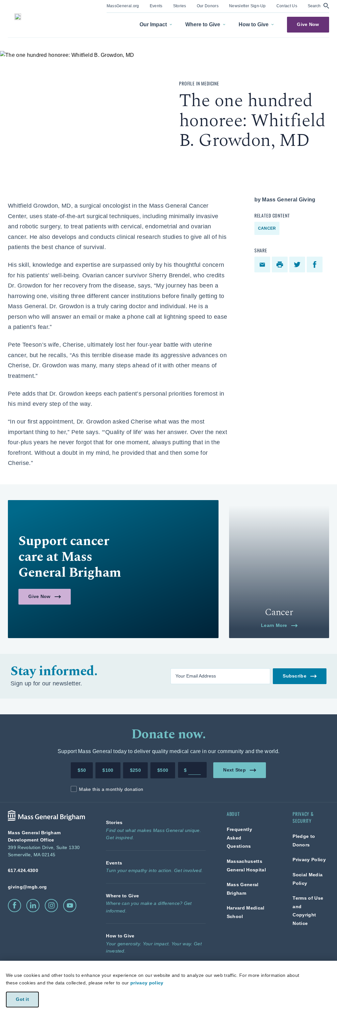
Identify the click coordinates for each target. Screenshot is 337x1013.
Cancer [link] (267, 228)
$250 (135, 770)
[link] (123, 5)
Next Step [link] (234, 769)
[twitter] (298, 264)
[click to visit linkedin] (32, 905)
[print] (280, 264)
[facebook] (315, 264)
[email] (263, 264)
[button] (318, 6)
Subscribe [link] (294, 675)
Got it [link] (22, 999)
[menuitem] (123, 6)
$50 (82, 770)
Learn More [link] (274, 625)
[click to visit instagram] (51, 905)
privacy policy (146, 982)
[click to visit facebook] (14, 905)
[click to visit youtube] (69, 905)
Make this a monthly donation (111, 789)
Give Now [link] (308, 24)
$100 (107, 770)
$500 (162, 770)
